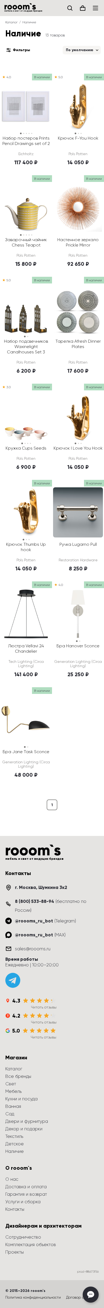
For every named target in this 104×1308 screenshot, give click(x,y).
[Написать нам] (91, 1295)
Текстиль (14, 1136)
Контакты (14, 1209)
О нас (11, 1179)
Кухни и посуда (21, 1098)
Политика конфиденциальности (33, 1297)
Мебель (13, 1091)
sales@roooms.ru (32, 948)
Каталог (11, 22)
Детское (14, 1143)
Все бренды (18, 1076)
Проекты (14, 1252)
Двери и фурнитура (26, 1121)
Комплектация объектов (30, 1244)
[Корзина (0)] (82, 8)
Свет (10, 1083)
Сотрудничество (23, 1237)
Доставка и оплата (26, 1186)
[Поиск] (70, 8)
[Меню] (95, 8)
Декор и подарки (23, 1128)
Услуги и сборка (23, 1201)
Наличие (14, 1151)
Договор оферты (81, 1297)
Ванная (13, 1106)
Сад (9, 1113)
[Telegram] (12, 980)
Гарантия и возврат (26, 1194)
